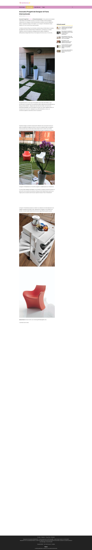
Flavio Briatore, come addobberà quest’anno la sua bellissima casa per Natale (66, 41)
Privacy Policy (48, 537)
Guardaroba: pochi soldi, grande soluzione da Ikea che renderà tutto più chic (67, 27)
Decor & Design (29, 7)
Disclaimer (53, 537)
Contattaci (53, 544)
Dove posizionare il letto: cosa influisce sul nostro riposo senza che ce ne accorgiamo (67, 37)
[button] (72, 7)
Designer (30, 19)
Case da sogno (22, 7)
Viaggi (43, 7)
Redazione (43, 537)
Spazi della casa (37, 7)
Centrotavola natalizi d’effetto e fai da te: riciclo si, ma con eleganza (67, 51)
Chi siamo (39, 537)
